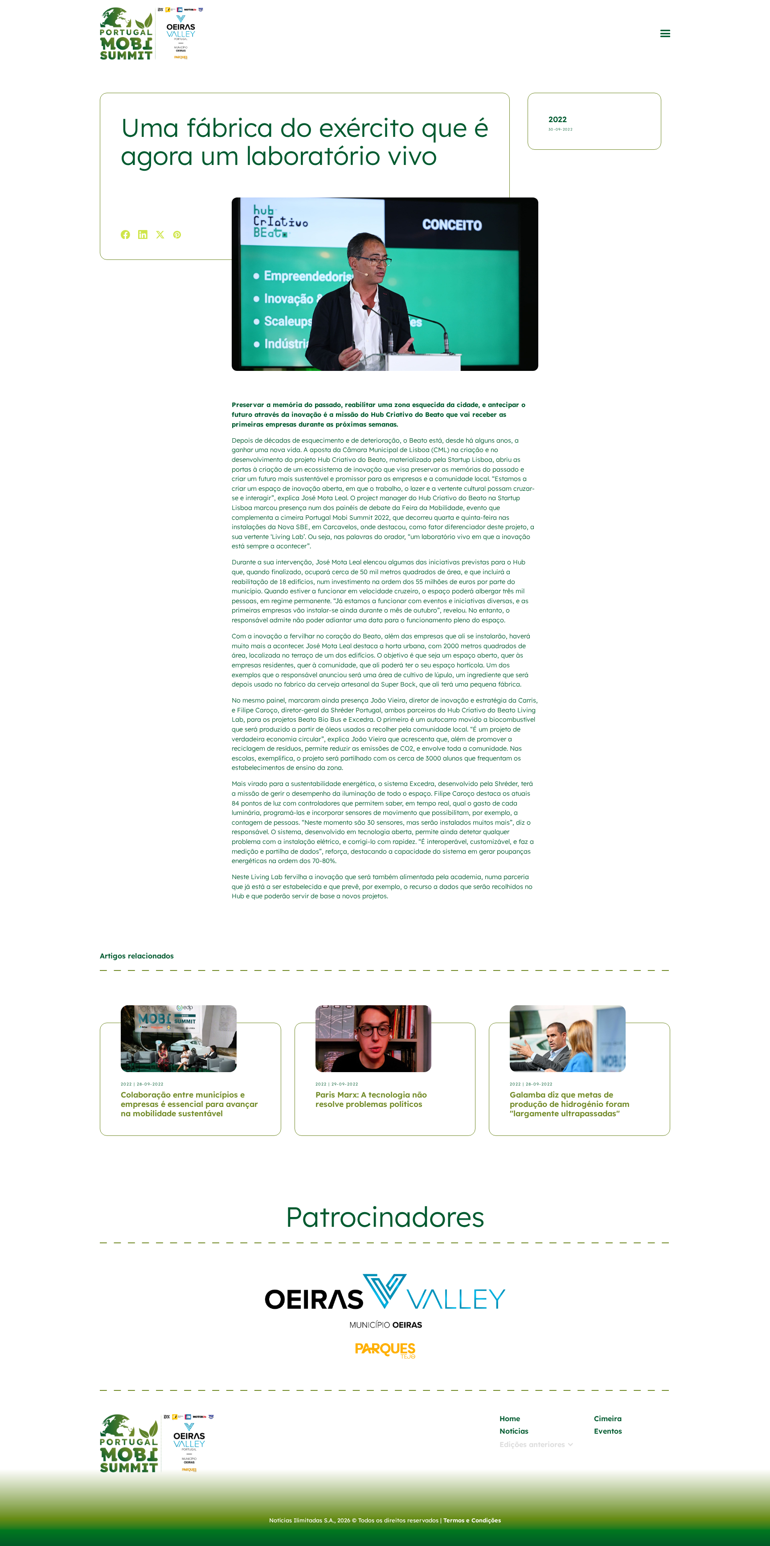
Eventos (608, 1431)
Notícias (514, 1431)
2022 (558, 119)
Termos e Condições (472, 1520)
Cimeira (608, 1418)
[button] (665, 33)
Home (510, 1418)
